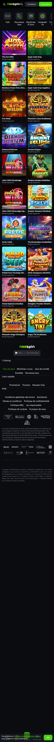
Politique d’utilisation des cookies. (27, 736)
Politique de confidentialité (36, 401)
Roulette (19, 373)
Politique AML (17, 405)
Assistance (42, 397)
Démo (14, 43)
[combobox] (27, 20)
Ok (48, 737)
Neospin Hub (38, 385)
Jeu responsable (33, 405)
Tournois (26, 385)
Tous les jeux (9, 369)
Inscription (45, 4)
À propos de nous (37, 409)
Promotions (14, 385)
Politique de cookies (17, 409)
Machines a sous (25, 369)
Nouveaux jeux (32, 373)
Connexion (31, 4)
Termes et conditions (12, 401)
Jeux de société (42, 369)
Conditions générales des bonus (20, 397)
